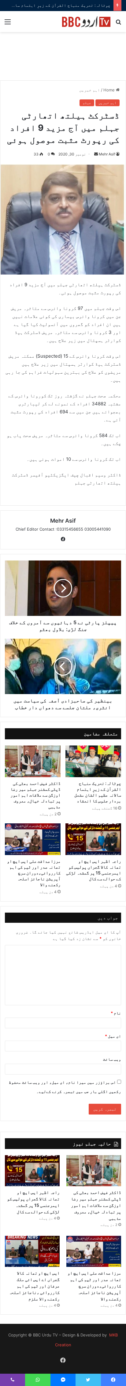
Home (109, 89)
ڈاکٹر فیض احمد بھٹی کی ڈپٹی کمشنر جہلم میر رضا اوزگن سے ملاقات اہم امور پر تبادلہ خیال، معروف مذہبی (35, 795)
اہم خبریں (89, 89)
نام (116, 1012)
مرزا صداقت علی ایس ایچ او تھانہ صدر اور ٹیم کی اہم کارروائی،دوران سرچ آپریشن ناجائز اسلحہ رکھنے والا (34, 872)
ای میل (113, 1036)
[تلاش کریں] (118, 24)
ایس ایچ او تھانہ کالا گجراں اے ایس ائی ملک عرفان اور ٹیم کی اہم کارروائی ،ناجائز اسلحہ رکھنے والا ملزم (34, 1285)
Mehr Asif (107, 154)
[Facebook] (63, 539)
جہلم (87, 102)
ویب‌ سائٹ (112, 1059)
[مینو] (8, 24)
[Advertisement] (63, 59)
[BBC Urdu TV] (86, 21)
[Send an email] (96, 154)
